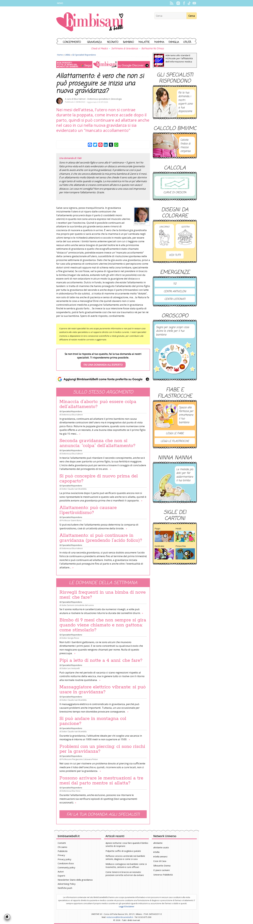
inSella (156, 851)
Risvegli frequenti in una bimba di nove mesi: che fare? (102, 594)
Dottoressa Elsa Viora (70, 791)
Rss (171, 3)
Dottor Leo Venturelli (70, 668)
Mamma (159, 42)
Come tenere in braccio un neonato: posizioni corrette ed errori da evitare (125, 873)
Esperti (61, 875)
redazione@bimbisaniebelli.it (119, 917)
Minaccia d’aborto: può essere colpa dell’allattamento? (97, 404)
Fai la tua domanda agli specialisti (103, 815)
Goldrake (159, 546)
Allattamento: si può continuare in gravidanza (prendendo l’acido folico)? (100, 538)
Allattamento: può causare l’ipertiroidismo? (88, 510)
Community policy (66, 867)
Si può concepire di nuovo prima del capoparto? (98, 478)
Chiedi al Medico (99, 48)
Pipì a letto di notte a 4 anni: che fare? (100, 660)
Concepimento (72, 42)
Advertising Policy (67, 883)
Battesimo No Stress (152, 48)
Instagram (178, 3)
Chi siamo (62, 847)
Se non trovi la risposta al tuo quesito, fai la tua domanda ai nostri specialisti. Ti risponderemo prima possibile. (103, 359)
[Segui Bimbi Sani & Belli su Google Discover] (103, 64)
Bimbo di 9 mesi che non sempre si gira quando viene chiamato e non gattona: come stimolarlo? (102, 625)
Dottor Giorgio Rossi (70, 638)
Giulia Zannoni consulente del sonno (77, 605)
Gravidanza (94, 42)
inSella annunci (160, 856)
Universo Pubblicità (163, 874)
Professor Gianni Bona (71, 520)
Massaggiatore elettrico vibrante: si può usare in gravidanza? (102, 689)
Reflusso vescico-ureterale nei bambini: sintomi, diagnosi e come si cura (125, 857)
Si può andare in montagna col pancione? (92, 721)
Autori (61, 871)
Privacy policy (64, 859)
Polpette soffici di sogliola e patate (123, 850)
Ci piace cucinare (161, 870)
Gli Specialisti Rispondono (84, 54)
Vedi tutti (175, 255)
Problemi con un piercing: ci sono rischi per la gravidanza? (102, 749)
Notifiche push (65, 887)
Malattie (144, 42)
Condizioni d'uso (66, 863)
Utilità (187, 42)
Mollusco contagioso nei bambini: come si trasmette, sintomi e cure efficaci (126, 865)
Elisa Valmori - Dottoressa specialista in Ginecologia (98, 99)
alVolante (158, 842)
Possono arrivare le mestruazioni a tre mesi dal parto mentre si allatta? (101, 780)
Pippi (157, 528)
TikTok (189, 3)
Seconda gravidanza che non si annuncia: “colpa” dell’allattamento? (97, 443)
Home (60, 54)
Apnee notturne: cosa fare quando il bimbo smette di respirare (127, 844)
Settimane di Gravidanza (124, 48)
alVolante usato (161, 847)
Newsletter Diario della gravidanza (75, 879)
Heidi (178, 528)
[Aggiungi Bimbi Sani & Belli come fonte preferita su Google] (103, 379)
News (60, 3)
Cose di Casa (159, 861)
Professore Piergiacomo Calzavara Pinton (79, 759)
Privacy (61, 855)
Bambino (128, 42)
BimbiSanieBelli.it (89, 22)
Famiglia (174, 42)
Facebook (184, 3)
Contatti (62, 842)
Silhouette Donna (161, 865)
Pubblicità (62, 851)
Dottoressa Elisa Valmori (72, 414)
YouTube (194, 3)
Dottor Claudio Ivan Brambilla (74, 489)
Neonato (112, 42)
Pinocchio (181, 546)
